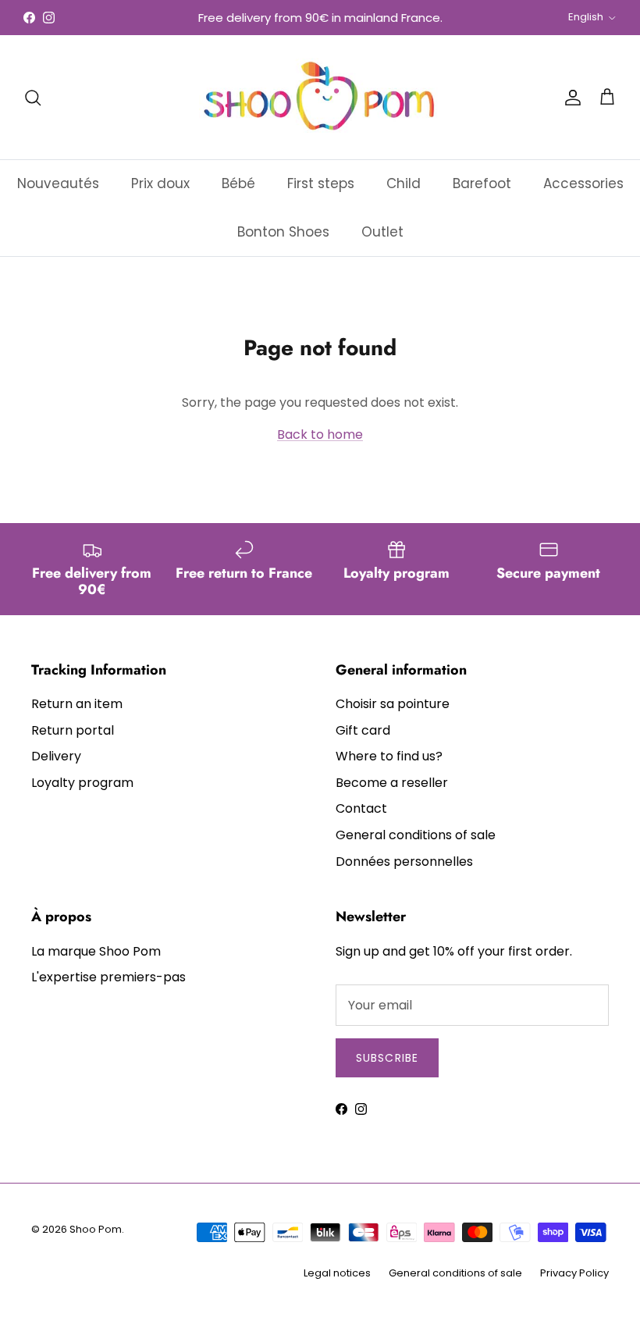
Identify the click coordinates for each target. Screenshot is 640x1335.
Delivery (56, 756)
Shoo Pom (95, 1229)
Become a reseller (392, 783)
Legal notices (337, 1273)
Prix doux (160, 183)
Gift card (363, 730)
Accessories (583, 183)
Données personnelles (404, 861)
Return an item (77, 704)
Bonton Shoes (283, 231)
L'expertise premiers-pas (108, 977)
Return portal (72, 730)
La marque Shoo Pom (96, 951)
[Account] (569, 97)
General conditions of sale (416, 835)
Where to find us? (389, 756)
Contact (361, 808)
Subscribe (387, 1058)
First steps (320, 183)
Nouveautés (58, 183)
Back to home (320, 434)
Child (403, 183)
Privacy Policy (574, 1273)
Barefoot (482, 183)
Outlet (382, 231)
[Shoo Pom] (320, 97)
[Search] (32, 97)
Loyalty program (82, 783)
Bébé (238, 183)
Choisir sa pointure (393, 704)
